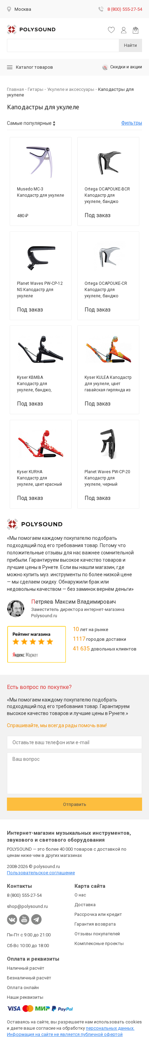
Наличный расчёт (25, 968)
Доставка (85, 904)
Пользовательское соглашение (41, 872)
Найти (130, 45)
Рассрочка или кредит (98, 914)
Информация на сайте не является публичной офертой (65, 1034)
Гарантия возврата (95, 924)
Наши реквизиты (25, 997)
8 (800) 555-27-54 (124, 9)
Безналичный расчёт (29, 977)
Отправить (74, 804)
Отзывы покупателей (97, 933)
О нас (80, 894)
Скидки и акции (126, 66)
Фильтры (131, 123)
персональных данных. (110, 1028)
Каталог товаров (34, 67)
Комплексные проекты (99, 943)
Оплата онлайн (23, 987)
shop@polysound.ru (27, 906)
